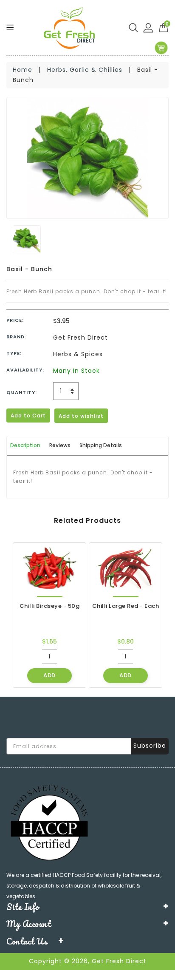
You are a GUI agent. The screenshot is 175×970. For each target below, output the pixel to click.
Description (25, 445)
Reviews (60, 445)
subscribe (149, 745)
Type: (14, 353)
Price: (15, 320)
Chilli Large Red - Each (125, 606)
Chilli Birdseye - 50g (50, 606)
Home (22, 69)
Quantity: (21, 392)
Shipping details (100, 445)
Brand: (16, 336)
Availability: (25, 369)
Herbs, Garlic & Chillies (84, 69)
